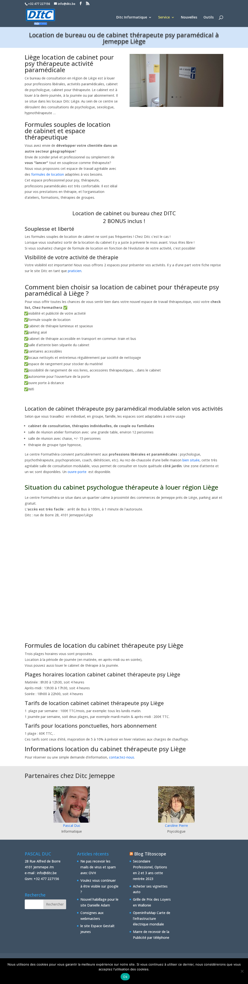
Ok (125, 977)
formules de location (47, 174)
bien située (191, 460)
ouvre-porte (77, 471)
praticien (74, 270)
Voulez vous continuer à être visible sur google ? (99, 886)
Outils (208, 17)
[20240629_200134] (176, 105)
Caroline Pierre (176, 825)
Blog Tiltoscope (150, 854)
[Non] (242, 971)
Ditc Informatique (131, 17)
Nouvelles (189, 17)
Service (164, 17)
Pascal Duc (71, 825)
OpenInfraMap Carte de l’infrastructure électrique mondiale (151, 918)
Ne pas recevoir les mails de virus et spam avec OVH (98, 867)
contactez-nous (121, 757)
